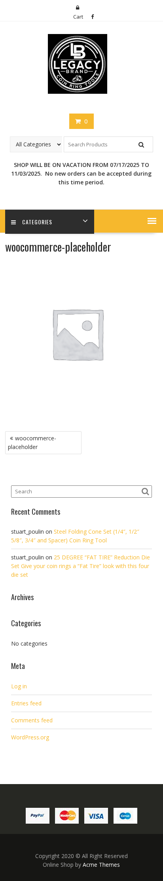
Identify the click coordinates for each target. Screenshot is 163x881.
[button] (152, 221)
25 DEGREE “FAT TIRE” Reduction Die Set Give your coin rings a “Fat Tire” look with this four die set (80, 565)
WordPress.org (30, 737)
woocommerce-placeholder (32, 442)
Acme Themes (101, 864)
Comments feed (32, 720)
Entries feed (26, 703)
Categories (37, 222)
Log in (19, 686)
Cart (78, 16)
